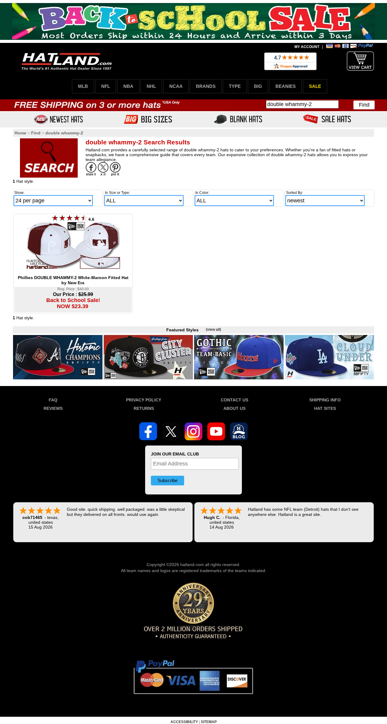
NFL (105, 86)
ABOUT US (234, 408)
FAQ (53, 399)
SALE (315, 86)
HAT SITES (325, 408)
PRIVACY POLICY (143, 399)
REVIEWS (53, 408)
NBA (128, 86)
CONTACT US (234, 399)
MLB (83, 86)
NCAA (176, 86)
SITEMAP (209, 722)
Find (364, 105)
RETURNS (144, 408)
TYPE (235, 86)
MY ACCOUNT (306, 47)
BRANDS (206, 86)
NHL (151, 86)
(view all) (213, 329)
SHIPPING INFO (325, 399)
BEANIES (285, 86)
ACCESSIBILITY (184, 722)
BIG (258, 86)
